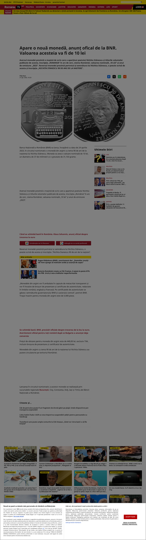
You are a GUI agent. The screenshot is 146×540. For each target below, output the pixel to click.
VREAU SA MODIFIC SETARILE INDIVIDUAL (129, 523)
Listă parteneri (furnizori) (73, 522)
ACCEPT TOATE (130, 517)
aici (43, 528)
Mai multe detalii (18, 516)
